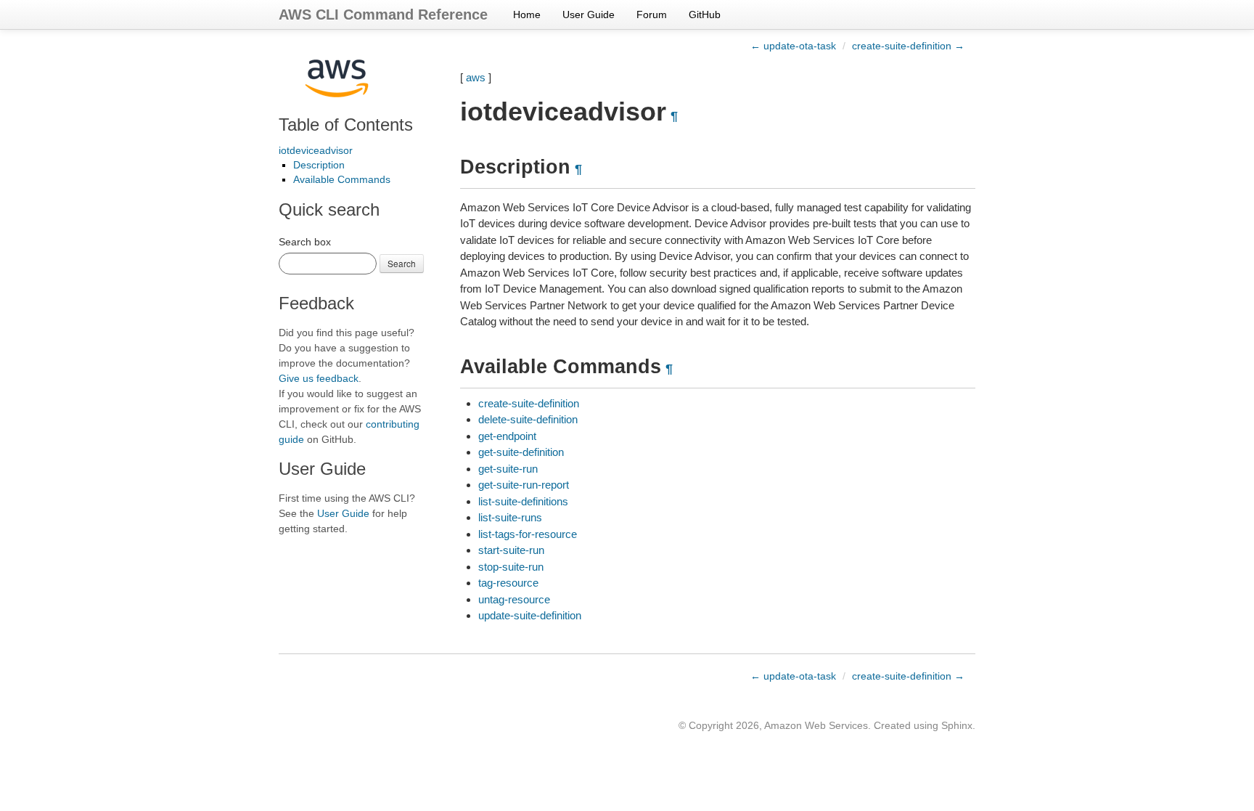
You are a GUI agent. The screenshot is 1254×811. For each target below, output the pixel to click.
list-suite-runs (510, 517)
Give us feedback (318, 378)
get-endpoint (507, 436)
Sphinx (956, 725)
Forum (651, 14)
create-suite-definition (528, 403)
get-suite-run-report (523, 484)
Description (319, 165)
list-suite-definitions (523, 501)
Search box (305, 242)
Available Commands (341, 179)
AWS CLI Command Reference (383, 15)
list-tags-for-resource (527, 534)
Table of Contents (346, 124)
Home (527, 14)
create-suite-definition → (908, 46)
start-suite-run (511, 550)
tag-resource (508, 582)
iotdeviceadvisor (316, 150)
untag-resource (514, 599)
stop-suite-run (511, 567)
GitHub (705, 14)
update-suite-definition (529, 615)
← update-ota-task (793, 46)
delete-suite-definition (528, 419)
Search (402, 263)
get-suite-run (508, 468)
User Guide (588, 14)
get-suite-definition (521, 452)
